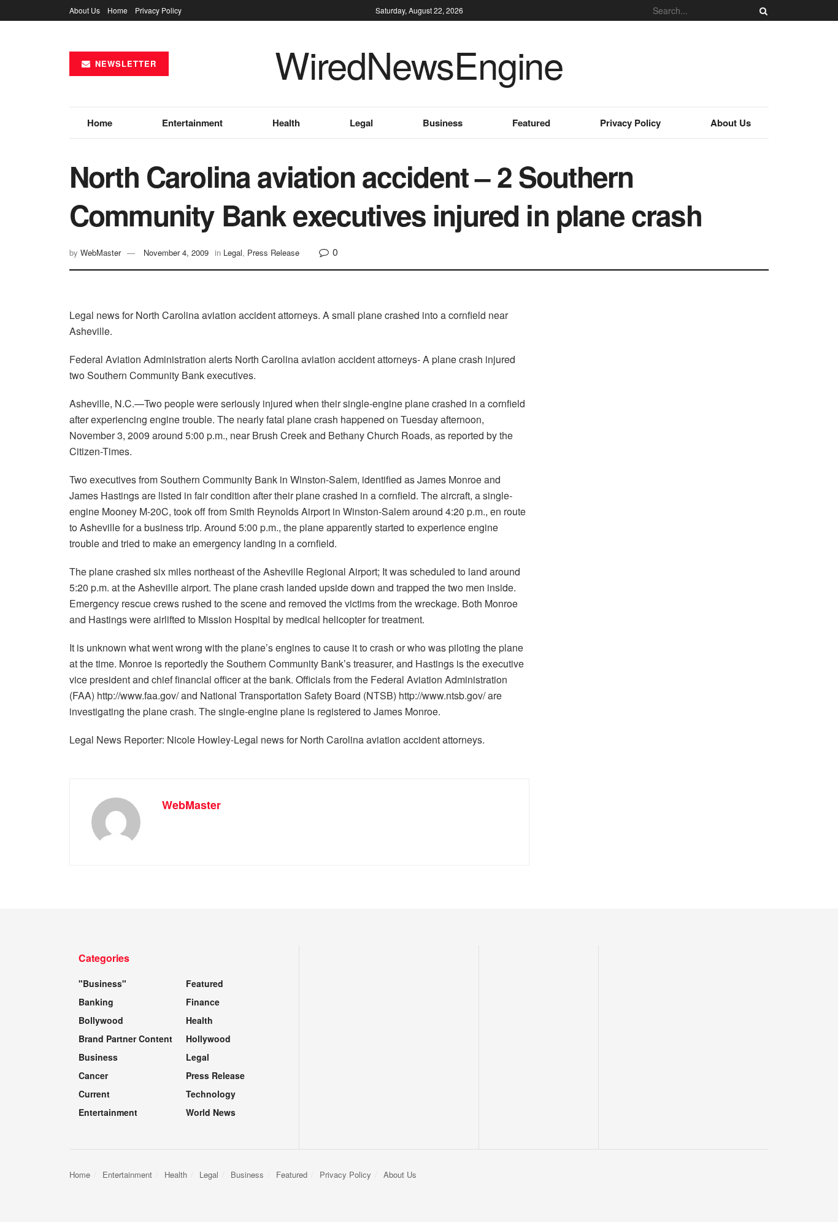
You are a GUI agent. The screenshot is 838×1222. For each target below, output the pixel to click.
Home (117, 10)
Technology (211, 1094)
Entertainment (192, 122)
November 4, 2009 (176, 252)
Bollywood (101, 1020)
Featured (531, 122)
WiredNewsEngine (419, 63)
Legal (361, 122)
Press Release (273, 252)
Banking (96, 1002)
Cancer (93, 1075)
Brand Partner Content (125, 1038)
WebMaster (100, 252)
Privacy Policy (158, 10)
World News (211, 1112)
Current (94, 1094)
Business (443, 122)
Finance (203, 1002)
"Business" (102, 983)
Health (286, 122)
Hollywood (208, 1038)
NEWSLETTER (124, 63)
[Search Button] (761, 10)
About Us (84, 10)
